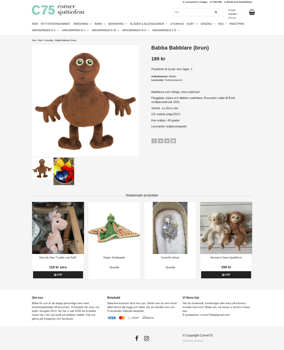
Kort (191, 23)
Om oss (232, 18)
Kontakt (232, 10)
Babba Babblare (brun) (66, 40)
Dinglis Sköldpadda (114, 257)
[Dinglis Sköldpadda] (114, 228)
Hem (34, 40)
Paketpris (237, 23)
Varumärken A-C (44, 30)
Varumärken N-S (135, 30)
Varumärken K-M (104, 30)
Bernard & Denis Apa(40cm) (226, 257)
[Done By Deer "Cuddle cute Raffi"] (58, 228)
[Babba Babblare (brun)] (85, 101)
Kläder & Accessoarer (148, 23)
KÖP (59, 274)
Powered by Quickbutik (193, 341)
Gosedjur (49, 40)
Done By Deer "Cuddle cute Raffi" (58, 257)
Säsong (207, 23)
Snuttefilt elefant (170, 257)
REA (221, 23)
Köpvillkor (232, 14)
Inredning (81, 23)
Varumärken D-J (74, 30)
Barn (40, 40)
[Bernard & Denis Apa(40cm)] (226, 228)
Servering (116, 23)
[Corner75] (58, 11)
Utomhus (177, 23)
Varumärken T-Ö (165, 30)
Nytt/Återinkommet (56, 23)
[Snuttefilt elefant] (170, 228)
